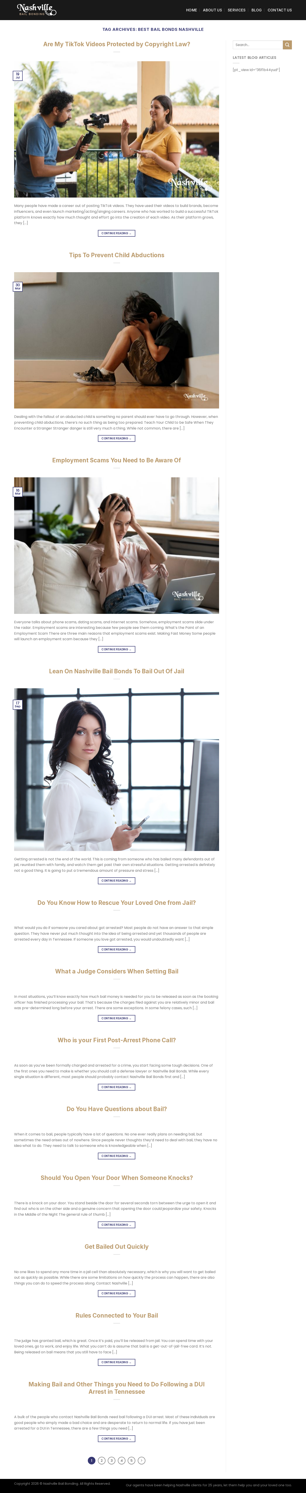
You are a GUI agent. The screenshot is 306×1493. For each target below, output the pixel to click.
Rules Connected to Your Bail (116, 1315)
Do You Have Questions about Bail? (117, 1109)
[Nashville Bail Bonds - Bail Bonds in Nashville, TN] (36, 10)
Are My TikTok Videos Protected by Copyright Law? (116, 44)
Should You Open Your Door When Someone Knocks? (117, 1177)
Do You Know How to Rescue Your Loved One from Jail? (116, 902)
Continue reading (116, 233)
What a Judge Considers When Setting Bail (116, 971)
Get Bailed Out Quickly (117, 1246)
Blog (257, 10)
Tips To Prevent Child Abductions (116, 255)
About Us (212, 10)
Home (191, 10)
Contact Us (280, 10)
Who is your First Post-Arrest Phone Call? (117, 1040)
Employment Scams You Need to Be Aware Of (116, 460)
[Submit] (287, 44)
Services (237, 10)
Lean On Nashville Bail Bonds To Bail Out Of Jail (116, 671)
